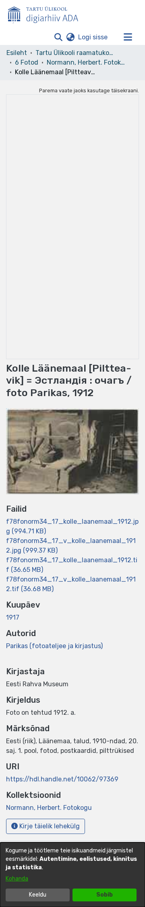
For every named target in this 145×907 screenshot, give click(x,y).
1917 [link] (12, 617)
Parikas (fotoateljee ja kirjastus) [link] (54, 646)
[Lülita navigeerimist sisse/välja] (127, 37)
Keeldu (37, 894)
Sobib (104, 894)
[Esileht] (46, 13)
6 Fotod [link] (26, 62)
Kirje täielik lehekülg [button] (49, 826)
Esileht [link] (16, 53)
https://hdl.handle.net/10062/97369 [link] (62, 779)
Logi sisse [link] (93, 37)
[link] (49, 807)
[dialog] (72, 874)
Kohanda (17, 878)
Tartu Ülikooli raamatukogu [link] (75, 53)
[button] (58, 37)
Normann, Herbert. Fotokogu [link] (87, 62)
